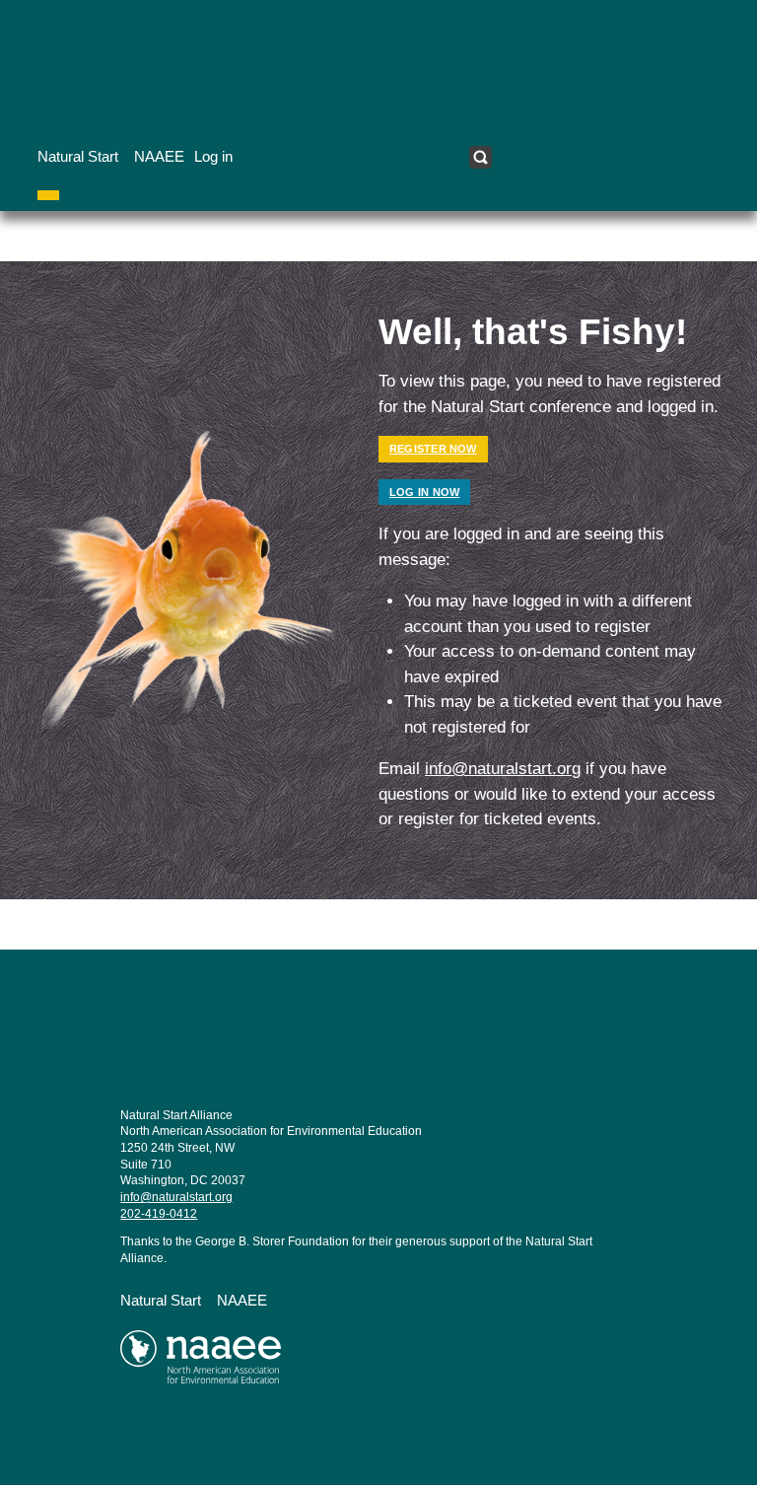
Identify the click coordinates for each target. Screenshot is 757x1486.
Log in (213, 156)
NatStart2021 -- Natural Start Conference (246, 1051)
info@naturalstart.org (503, 768)
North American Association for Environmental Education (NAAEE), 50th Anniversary (246, 1364)
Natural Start (77, 156)
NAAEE (159, 156)
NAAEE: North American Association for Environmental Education (192, 64)
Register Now (433, 449)
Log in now (424, 492)
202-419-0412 (158, 1214)
